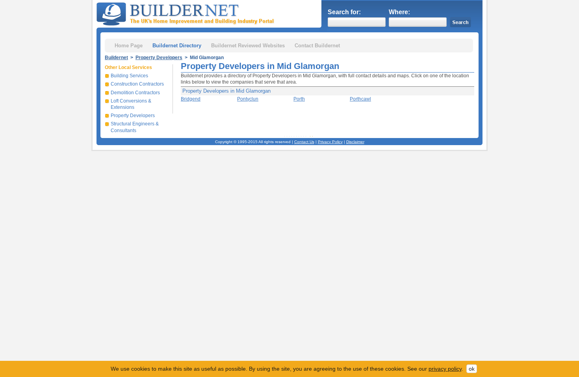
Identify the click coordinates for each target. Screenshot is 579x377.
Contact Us (304, 142)
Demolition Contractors (135, 92)
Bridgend (190, 99)
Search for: (344, 12)
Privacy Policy (330, 142)
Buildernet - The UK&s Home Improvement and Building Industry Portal (186, 13)
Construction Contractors (137, 84)
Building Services (129, 75)
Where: (399, 12)
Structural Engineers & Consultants (135, 127)
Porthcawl (360, 99)
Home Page (129, 46)
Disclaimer (355, 142)
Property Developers (158, 57)
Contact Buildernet (317, 46)
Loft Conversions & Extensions (131, 104)
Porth (299, 99)
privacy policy (445, 369)
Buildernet (116, 57)
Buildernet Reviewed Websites (248, 46)
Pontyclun (247, 99)
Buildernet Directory (176, 46)
